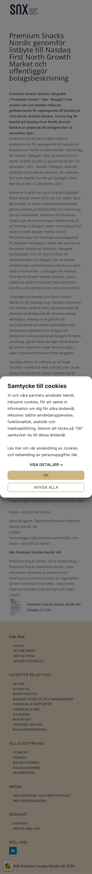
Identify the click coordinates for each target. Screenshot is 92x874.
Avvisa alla (46, 487)
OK (46, 475)
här (74, 454)
